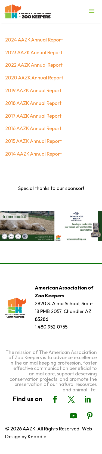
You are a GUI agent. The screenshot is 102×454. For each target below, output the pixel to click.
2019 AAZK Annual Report (33, 90)
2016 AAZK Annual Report (33, 128)
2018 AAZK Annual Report (33, 103)
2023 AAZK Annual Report (33, 52)
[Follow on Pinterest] (90, 416)
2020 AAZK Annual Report (34, 78)
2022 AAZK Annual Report (34, 65)
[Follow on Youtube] (73, 416)
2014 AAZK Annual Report (33, 154)
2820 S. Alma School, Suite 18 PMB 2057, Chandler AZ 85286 (63, 311)
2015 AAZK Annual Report (33, 141)
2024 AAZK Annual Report (34, 40)
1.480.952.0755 (51, 327)
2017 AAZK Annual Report (33, 116)
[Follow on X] (71, 399)
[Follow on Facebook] (55, 399)
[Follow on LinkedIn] (88, 399)
